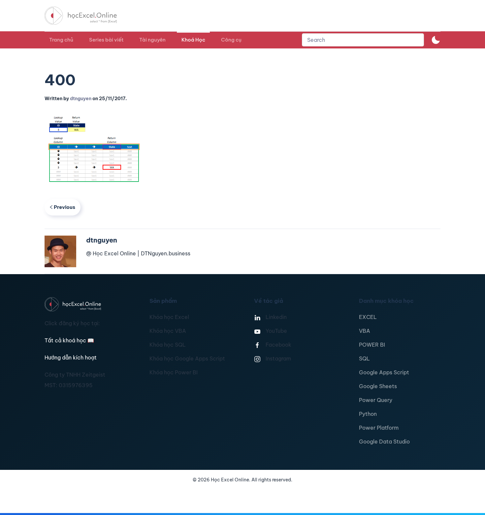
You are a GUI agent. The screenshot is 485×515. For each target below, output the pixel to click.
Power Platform (379, 427)
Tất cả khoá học (69, 340)
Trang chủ (61, 40)
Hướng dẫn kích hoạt (71, 357)
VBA (364, 331)
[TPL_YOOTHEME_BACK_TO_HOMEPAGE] (87, 16)
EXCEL (368, 317)
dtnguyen (80, 98)
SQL (364, 358)
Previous (64, 207)
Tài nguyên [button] (152, 40)
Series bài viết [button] (106, 40)
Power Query (375, 400)
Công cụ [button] (231, 40)
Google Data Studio (384, 441)
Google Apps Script (384, 372)
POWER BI (372, 344)
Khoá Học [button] (193, 40)
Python (368, 414)
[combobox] (363, 39)
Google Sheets (378, 386)
